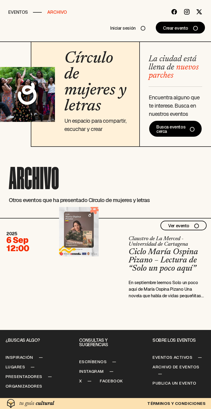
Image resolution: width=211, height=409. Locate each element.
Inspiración (19, 357)
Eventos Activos (172, 357)
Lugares (15, 366)
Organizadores (23, 386)
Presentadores (23, 376)
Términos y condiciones (176, 403)
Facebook (111, 380)
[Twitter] (199, 11)
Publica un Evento (174, 383)
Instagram (91, 371)
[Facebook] (174, 11)
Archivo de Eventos (175, 366)
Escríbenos (93, 361)
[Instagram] (187, 11)
